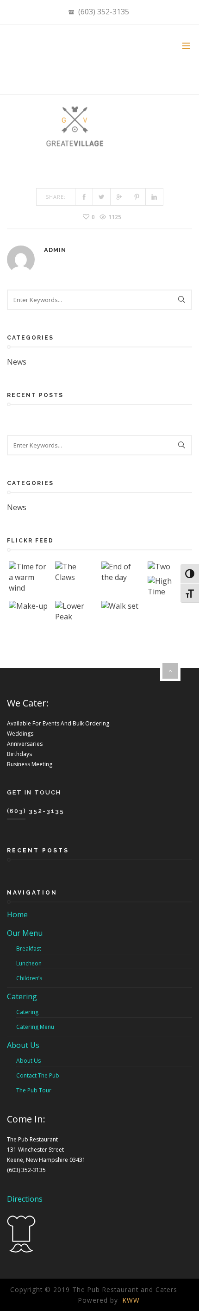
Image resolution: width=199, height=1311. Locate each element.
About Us (23, 1045)
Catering (22, 996)
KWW (131, 1300)
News (16, 362)
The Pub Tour (33, 1090)
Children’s (29, 978)
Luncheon (29, 963)
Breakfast (28, 948)
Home (17, 914)
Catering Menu (35, 1027)
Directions (25, 1199)
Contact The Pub (37, 1075)
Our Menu (25, 933)
